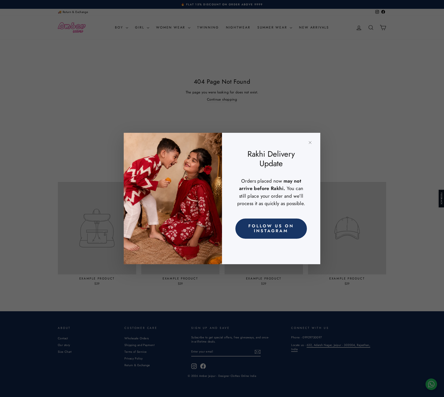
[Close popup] (310, 142)
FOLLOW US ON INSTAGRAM (271, 228)
